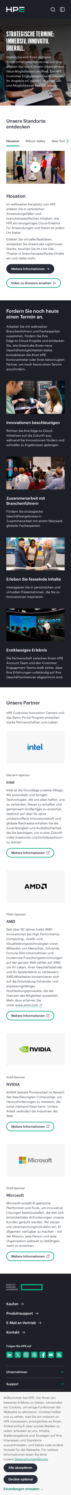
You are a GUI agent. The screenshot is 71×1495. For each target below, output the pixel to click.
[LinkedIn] (9, 1355)
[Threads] (34, 1355)
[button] (53, 9)
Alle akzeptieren (20, 1467)
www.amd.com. (27, 1005)
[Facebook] (42, 1355)
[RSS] (59, 1355)
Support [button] (12, 1384)
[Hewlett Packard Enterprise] (15, 9)
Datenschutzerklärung (31, 1459)
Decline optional (20, 1479)
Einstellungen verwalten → (23, 1489)
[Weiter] (68, 141)
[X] (18, 1355)
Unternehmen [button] (16, 1372)
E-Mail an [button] (21, 1323)
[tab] (12, 141)
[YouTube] (51, 1355)
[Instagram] (26, 1355)
